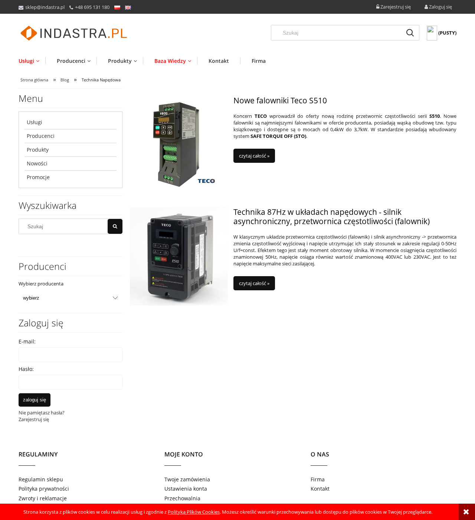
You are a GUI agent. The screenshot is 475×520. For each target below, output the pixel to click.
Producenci (41, 135)
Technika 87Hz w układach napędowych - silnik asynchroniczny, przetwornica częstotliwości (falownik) (331, 216)
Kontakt (320, 488)
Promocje (38, 177)
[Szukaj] (410, 33)
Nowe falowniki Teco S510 (280, 100)
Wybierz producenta (41, 283)
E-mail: (27, 341)
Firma (318, 479)
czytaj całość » (254, 155)
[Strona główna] (74, 33)
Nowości (37, 163)
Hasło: (26, 368)
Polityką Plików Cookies (194, 511)
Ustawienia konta (185, 488)
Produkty (38, 149)
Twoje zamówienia (187, 479)
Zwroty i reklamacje (43, 498)
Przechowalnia (182, 498)
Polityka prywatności (44, 488)
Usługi (34, 122)
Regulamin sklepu (41, 479)
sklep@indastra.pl (45, 7)
